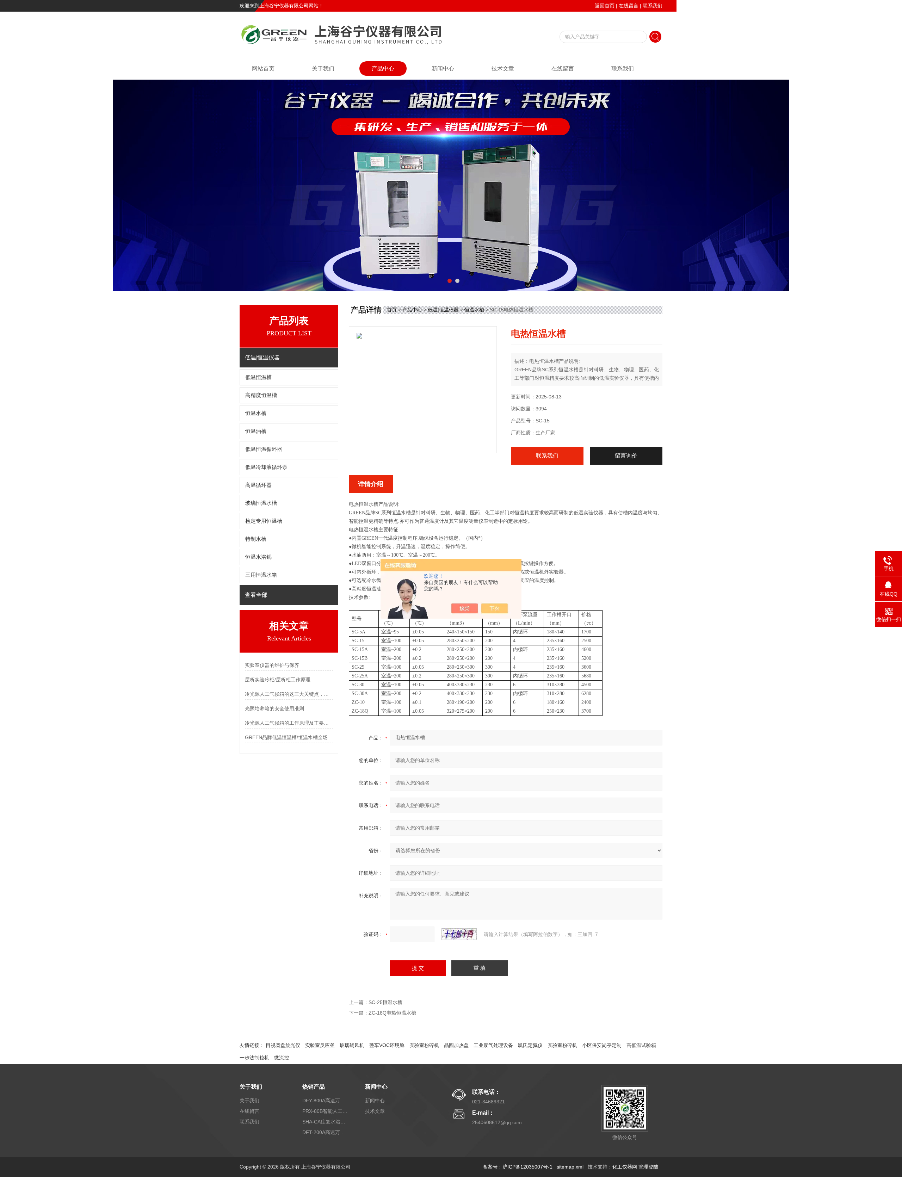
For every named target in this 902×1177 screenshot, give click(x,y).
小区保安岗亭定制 (602, 1045)
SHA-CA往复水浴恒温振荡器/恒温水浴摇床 (325, 1122)
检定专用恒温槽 (263, 521)
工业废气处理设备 (493, 1045)
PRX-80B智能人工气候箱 (325, 1111)
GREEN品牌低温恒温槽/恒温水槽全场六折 (289, 737)
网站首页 (263, 69)
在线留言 (628, 5)
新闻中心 (443, 69)
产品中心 (383, 69)
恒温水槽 (255, 413)
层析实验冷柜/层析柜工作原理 (277, 679)
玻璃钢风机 (352, 1045)
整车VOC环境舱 (386, 1045)
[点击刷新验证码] (459, 934)
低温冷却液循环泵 (266, 467)
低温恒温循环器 (263, 449)
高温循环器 (258, 485)
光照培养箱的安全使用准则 (274, 708)
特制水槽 (255, 539)
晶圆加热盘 (456, 1045)
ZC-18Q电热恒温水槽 (392, 1013)
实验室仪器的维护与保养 (272, 665)
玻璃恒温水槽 (261, 503)
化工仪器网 (624, 1167)
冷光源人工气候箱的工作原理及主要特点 (289, 723)
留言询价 (626, 456)
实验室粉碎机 (424, 1045)
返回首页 (604, 5)
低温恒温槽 (258, 377)
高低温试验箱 (641, 1045)
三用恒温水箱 (261, 575)
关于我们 (323, 69)
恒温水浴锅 (258, 557)
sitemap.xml (570, 1167)
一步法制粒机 (254, 1057)
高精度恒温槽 (261, 395)
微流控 (281, 1057)
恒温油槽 (255, 431)
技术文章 (503, 69)
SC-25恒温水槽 (385, 1002)
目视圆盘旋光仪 (283, 1045)
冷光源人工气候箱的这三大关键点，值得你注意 (289, 694)
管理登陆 (648, 1167)
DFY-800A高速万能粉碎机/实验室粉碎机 (325, 1100)
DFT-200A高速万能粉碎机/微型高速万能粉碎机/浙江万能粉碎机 (325, 1132)
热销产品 (313, 1087)
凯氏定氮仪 (530, 1045)
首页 (392, 309)
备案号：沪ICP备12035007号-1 (517, 1167)
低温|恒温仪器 (443, 309)
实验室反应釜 (320, 1045)
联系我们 (652, 5)
